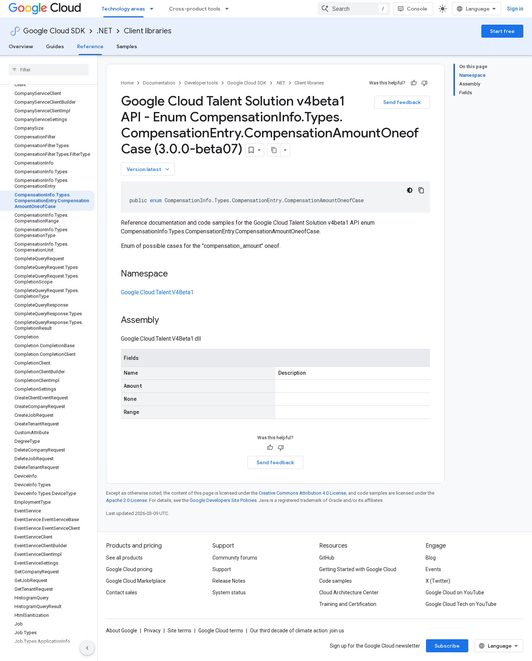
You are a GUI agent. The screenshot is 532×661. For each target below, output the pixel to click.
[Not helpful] (424, 83)
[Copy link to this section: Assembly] (166, 320)
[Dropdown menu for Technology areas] (153, 8)
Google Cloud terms (220, 630)
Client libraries (148, 31)
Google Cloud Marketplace (136, 581)
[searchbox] (49, 69)
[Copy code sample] (421, 190)
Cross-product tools (194, 8)
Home (127, 83)
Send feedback (402, 102)
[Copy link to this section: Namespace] (175, 274)
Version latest (148, 169)
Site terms (179, 630)
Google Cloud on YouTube (455, 592)
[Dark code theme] (409, 190)
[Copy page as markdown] (273, 150)
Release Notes (228, 581)
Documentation (159, 83)
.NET (104, 31)
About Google (121, 630)
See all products (124, 558)
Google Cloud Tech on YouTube (461, 604)
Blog (431, 558)
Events (433, 569)
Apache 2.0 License (126, 500)
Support (221, 569)
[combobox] (354, 8)
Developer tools (201, 83)
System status (229, 592)
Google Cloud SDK (54, 31)
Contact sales (121, 592)
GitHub (326, 558)
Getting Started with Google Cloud (357, 569)
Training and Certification (347, 604)
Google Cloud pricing (129, 569)
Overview (21, 46)
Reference (90, 46)
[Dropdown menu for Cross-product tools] (229, 8)
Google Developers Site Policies (223, 500)
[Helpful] (413, 83)
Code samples (335, 581)
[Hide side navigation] (87, 648)
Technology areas (123, 8)
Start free (502, 31)
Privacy (152, 630)
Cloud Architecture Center (349, 592)
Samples (127, 46)
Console (417, 8)
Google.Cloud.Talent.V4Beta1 (157, 292)
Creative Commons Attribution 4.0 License (302, 493)
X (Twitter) (438, 581)
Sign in (515, 9)
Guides (55, 46)
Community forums (234, 558)
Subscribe (447, 646)
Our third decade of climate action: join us (297, 630)
